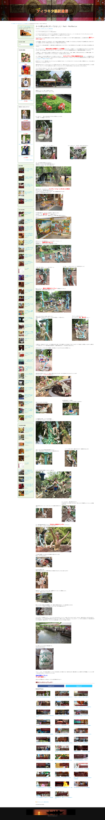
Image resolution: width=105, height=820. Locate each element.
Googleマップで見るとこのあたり (43, 58)
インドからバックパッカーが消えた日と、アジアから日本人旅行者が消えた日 (29, 325)
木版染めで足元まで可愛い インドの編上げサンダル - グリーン (26, 63)
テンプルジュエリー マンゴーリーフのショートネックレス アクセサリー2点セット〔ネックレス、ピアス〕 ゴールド (26, 132)
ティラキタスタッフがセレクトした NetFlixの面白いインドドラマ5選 (29, 290)
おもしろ (46, 28)
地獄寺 (50, 28)
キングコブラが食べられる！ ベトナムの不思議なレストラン (29, 318)
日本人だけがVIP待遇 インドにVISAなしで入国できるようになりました (29, 478)
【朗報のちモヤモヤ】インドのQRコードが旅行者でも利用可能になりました (29, 255)
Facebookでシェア (51, 686)
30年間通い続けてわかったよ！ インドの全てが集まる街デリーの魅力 (29, 346)
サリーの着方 (27, 268)
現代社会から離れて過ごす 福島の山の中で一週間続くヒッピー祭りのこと (29, 395)
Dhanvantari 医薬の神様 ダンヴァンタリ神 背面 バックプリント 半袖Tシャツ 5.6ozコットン (26, 88)
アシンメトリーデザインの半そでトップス (26, 119)
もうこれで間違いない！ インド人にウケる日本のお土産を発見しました (29, 262)
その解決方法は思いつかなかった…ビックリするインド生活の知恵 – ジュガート (29, 381)
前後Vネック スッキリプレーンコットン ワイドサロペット (26, 144)
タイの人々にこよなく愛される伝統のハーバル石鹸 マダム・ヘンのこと (29, 353)
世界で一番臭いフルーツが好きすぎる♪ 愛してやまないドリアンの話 (29, 304)
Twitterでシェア (79, 686)
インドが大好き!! (42, 28)
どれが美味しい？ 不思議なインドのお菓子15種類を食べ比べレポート (29, 311)
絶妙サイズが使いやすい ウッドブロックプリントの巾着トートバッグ (26, 156)
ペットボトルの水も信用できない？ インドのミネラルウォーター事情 (29, 297)
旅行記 (52, 28)
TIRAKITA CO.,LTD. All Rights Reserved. (52, 815)
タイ (48, 28)
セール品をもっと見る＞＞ (29, 159)
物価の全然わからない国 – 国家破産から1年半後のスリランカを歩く (29, 402)
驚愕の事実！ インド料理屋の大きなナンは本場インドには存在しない (29, 492)
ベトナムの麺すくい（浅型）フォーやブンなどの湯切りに (26, 100)
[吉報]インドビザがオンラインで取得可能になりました (29, 442)
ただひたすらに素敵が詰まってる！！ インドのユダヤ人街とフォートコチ (29, 388)
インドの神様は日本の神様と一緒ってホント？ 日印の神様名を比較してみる (29, 248)
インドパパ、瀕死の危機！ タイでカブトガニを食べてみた (29, 374)
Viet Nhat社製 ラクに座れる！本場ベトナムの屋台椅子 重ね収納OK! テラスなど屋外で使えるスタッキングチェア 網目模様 (26, 76)
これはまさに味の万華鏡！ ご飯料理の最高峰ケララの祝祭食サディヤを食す (29, 416)
